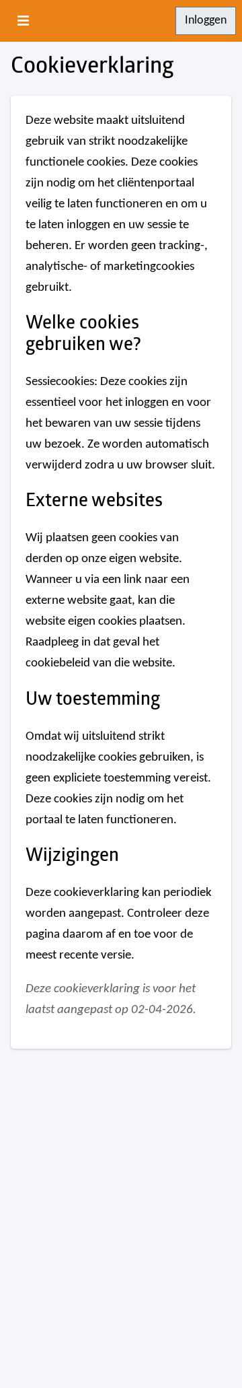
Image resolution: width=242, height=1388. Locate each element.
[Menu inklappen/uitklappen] (23, 21)
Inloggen (206, 20)
